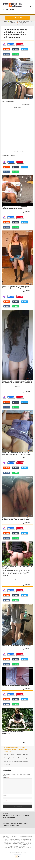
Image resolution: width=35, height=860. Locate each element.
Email (5, 801)
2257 (17, 847)
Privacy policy (27, 847)
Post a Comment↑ (26, 104)
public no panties (19, 761)
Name (5, 796)
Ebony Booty (17, 151)
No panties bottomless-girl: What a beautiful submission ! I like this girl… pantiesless (16, 750)
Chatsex (20, 24)
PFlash (19, 754)
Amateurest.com (11, 151)
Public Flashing (9, 9)
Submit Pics (18, 17)
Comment (6, 777)
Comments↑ (27, 211)
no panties (22, 758)
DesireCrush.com (22, 22)
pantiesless (10, 761)
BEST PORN (12, 21)
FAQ (17, 849)
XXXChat (13, 22)
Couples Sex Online (23, 151)
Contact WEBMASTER (9, 847)
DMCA (21, 847)
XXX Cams (25, 24)
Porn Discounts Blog (14, 24)
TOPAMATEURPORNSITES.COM (22, 21)
